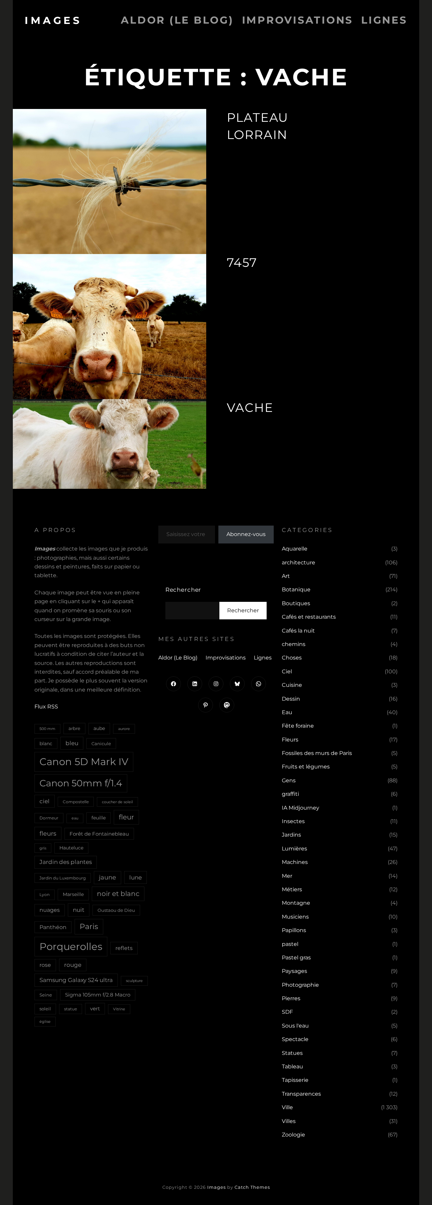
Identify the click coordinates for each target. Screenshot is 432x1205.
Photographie (300, 985)
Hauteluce (71, 848)
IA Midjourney (300, 808)
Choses (292, 657)
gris (42, 848)
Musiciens (295, 917)
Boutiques (296, 603)
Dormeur (48, 817)
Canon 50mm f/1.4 (80, 783)
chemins (293, 644)
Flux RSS (46, 706)
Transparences (301, 1094)
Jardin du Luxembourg (62, 877)
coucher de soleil (117, 802)
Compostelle (76, 801)
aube (99, 728)
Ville (287, 1107)
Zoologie (293, 1134)
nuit (78, 909)
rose (45, 965)
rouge (72, 964)
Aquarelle (294, 548)
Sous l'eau (295, 1025)
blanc (45, 743)
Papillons (294, 930)
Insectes (293, 821)
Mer (287, 876)
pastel (290, 944)
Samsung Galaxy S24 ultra (76, 979)
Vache (250, 407)
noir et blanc (118, 894)
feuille (98, 818)
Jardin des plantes (65, 862)
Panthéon (52, 927)
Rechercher (183, 589)
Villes (289, 1121)
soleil (45, 1008)
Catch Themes (252, 1187)
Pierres (291, 998)
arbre (74, 728)
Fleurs (290, 739)
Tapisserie (295, 1080)
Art (286, 576)
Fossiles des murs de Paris (317, 753)
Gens (289, 780)
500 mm (47, 728)
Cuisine (292, 685)
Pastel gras (296, 957)
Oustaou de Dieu (116, 910)
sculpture (134, 980)
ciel (44, 801)
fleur (126, 817)
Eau (287, 712)
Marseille (73, 894)
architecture (298, 562)
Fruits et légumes (306, 766)
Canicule (101, 743)
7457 (242, 262)
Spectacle (295, 1039)
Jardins (291, 835)
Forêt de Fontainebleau (99, 834)
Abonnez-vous (246, 534)
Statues (292, 1053)
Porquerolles (70, 946)
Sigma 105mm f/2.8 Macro (97, 995)
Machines (295, 862)
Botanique (296, 589)
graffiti (290, 794)
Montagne (296, 903)
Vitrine (119, 1009)
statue (70, 1008)
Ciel (287, 671)
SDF (287, 1012)
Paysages (294, 971)
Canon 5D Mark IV (83, 761)
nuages (49, 910)
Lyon (44, 894)
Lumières (294, 848)
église (45, 1021)
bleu (71, 743)
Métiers (292, 889)
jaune (107, 877)
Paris (89, 926)
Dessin (291, 699)
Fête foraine (298, 726)
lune (135, 877)
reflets (124, 948)
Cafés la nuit (298, 630)
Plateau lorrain (258, 126)
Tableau (292, 1066)
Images (53, 20)
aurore (124, 728)
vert (95, 1009)
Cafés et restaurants (309, 617)
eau (75, 818)
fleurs (47, 833)
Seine (45, 995)
